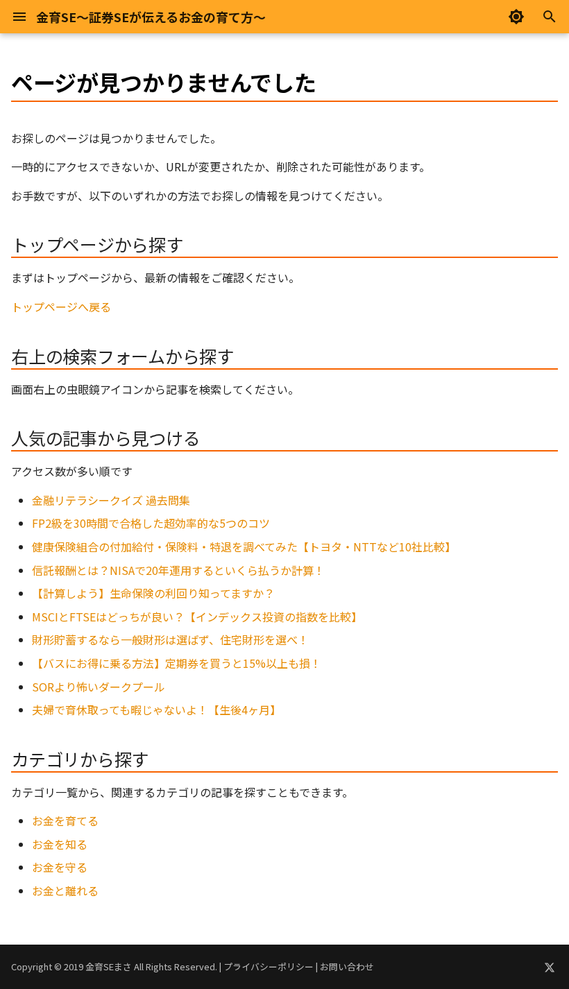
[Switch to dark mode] (516, 17)
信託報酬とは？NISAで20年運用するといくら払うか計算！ (178, 570)
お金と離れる (65, 890)
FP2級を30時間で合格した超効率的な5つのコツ (151, 523)
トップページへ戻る (61, 306)
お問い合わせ (347, 966)
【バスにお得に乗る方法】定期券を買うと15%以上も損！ (176, 663)
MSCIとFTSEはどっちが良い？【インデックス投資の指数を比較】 (197, 616)
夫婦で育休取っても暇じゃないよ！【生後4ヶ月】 (156, 709)
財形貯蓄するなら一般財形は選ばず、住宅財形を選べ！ (170, 639)
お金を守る (59, 867)
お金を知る (59, 844)
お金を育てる (65, 820)
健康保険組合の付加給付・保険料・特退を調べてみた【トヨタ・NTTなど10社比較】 (244, 546)
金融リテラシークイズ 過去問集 (111, 500)
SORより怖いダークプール (98, 686)
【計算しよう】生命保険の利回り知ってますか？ (153, 593)
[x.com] (549, 967)
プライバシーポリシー (268, 966)
